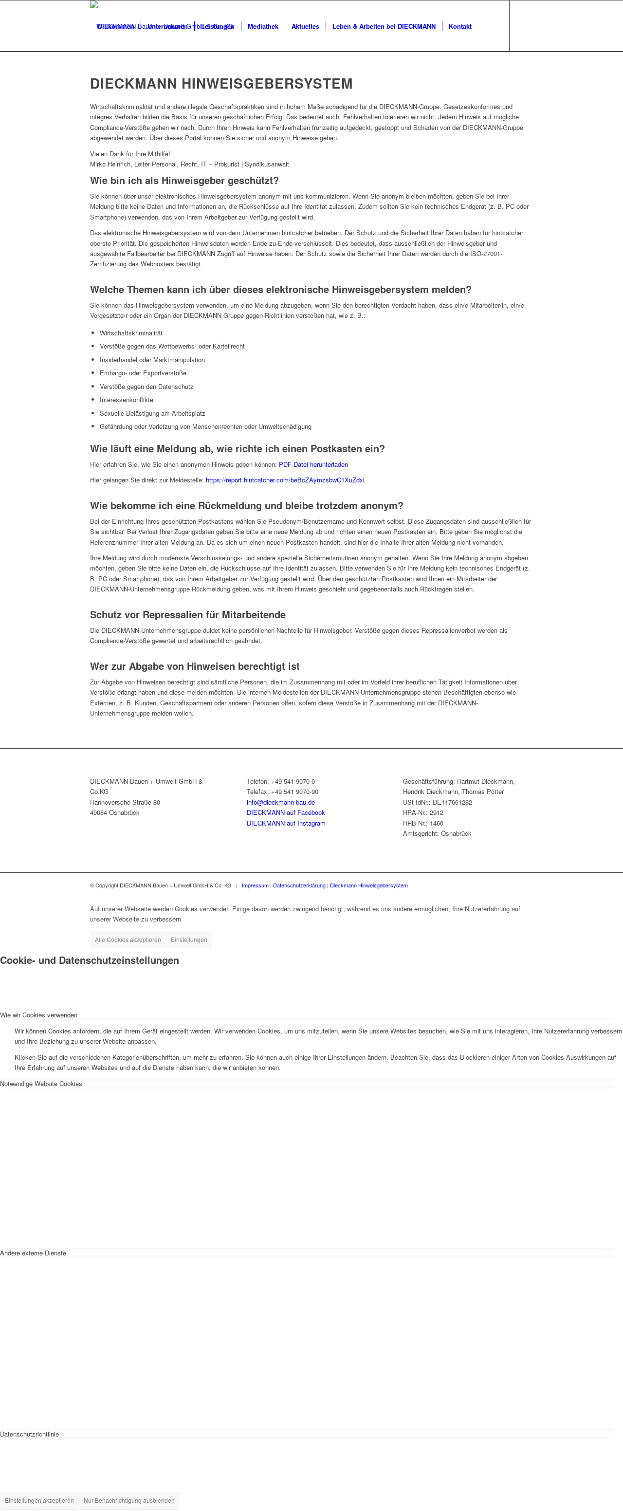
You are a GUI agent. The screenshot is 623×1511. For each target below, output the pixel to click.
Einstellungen (189, 939)
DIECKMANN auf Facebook (286, 812)
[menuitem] (115, 26)
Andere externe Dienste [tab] (33, 1252)
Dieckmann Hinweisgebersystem (369, 885)
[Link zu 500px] (122, 77)
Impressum (255, 885)
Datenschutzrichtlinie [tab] (29, 1433)
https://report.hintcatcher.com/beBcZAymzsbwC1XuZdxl (285, 479)
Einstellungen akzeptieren (39, 1500)
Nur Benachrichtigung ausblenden (129, 1500)
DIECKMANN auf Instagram (286, 823)
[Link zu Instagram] (107, 77)
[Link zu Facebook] (93, 77)
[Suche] (487, 26)
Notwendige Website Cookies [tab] (41, 1083)
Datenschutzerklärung (299, 885)
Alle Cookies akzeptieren (128, 939)
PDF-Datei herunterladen (313, 464)
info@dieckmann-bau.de (281, 802)
